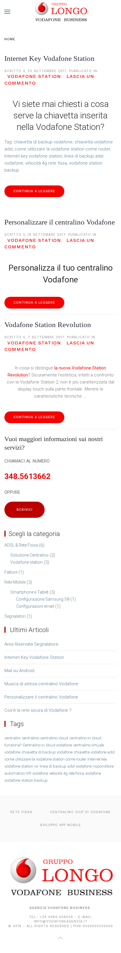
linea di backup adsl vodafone (66, 766)
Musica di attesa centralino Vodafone (41, 683)
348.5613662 (27, 476)
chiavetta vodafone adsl (94, 752)
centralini (12, 738)
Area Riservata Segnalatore (31, 644)
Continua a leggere (34, 191)
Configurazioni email (35, 606)
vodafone (93, 773)
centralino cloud (54, 738)
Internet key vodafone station (33, 156)
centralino (30, 738)
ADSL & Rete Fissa (21, 545)
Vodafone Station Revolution (47, 325)
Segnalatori (15, 616)
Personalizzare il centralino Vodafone (59, 222)
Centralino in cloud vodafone (47, 745)
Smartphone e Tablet (29, 592)
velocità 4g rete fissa (46, 163)
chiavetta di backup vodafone (43, 142)
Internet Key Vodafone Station (49, 58)
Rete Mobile (15, 582)
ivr (36, 766)
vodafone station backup (26, 780)
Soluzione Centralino (29, 555)
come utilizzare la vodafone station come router (62, 149)
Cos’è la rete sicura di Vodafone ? (38, 710)
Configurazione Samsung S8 (42, 599)
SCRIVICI (24, 510)
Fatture (10, 572)
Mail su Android (19, 670)
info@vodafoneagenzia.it (61, 921)
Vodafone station (34, 76)
